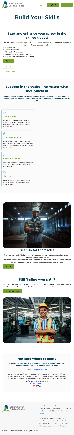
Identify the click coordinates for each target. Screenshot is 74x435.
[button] (10, 72)
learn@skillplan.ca (39, 370)
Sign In (66, 5)
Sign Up (53, 5)
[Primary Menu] (41, 5)
